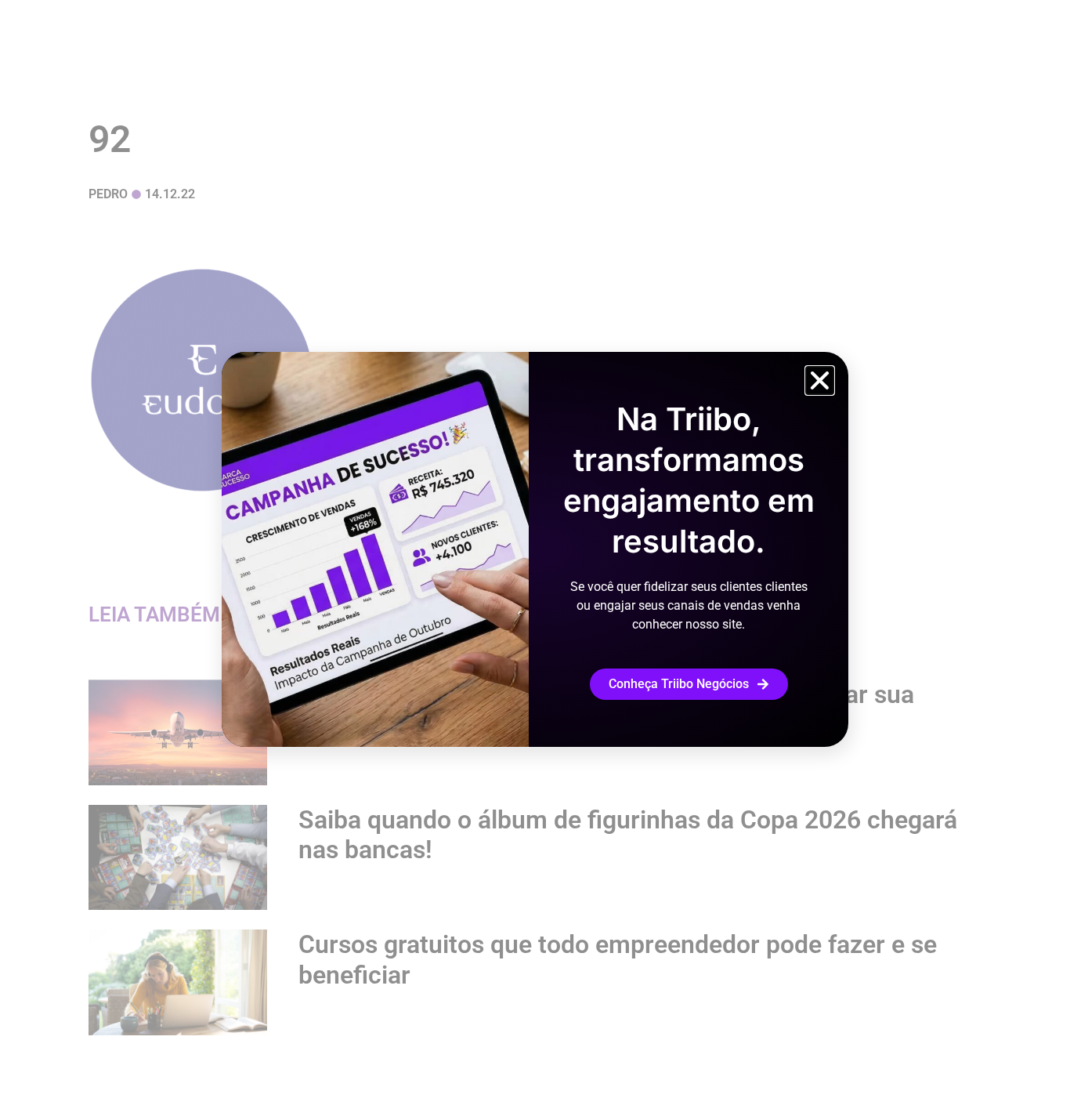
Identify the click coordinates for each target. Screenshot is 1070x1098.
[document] (535, 549)
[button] (820, 380)
